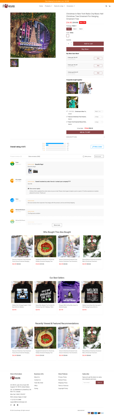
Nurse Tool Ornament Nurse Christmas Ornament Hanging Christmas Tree (77, 122)
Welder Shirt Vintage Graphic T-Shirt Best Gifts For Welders (21, 306)
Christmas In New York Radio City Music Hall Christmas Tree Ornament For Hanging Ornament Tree (81, 111)
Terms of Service (63, 385)
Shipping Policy (62, 383)
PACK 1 (74, 26)
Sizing (36, 388)
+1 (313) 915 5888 (15, 399)
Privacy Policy (62, 377)
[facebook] (11, 405)
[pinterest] (18, 405)
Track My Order (38, 383)
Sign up (100, 382)
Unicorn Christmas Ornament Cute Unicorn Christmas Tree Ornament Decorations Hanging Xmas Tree (68, 260)
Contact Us (37, 380)
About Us (37, 377)
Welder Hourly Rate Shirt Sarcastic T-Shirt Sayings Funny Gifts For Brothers (92, 306)
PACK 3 (75, 29)
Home (41, 6)
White (71, 33)
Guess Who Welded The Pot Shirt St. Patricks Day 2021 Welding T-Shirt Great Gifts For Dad (45, 306)
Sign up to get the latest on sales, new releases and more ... (92, 378)
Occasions (70, 6)
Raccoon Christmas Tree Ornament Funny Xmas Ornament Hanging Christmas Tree (77, 116)
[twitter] (15, 405)
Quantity (68, 40)
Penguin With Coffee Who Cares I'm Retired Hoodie (68, 306)
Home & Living (58, 6)
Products (48, 6)
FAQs (35, 385)
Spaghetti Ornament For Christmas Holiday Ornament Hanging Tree (45, 260)
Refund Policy (62, 380)
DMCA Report (81, 410)
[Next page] (104, 252)
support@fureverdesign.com (18, 402)
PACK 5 (81, 29)
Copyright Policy (63, 388)
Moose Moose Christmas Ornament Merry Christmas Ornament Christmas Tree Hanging (91, 260)
